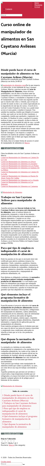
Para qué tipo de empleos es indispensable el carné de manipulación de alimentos (16, 411)
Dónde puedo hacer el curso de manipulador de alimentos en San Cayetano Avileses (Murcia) (17, 398)
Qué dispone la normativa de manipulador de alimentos (16, 425)
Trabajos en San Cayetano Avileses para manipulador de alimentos (19, 404)
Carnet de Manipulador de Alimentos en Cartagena (19, 186)
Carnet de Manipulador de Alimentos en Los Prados (20, 166)
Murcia (27, 143)
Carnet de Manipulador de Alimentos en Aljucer (18, 162)
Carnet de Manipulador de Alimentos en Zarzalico (19, 164)
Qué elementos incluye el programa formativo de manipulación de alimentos (19, 419)
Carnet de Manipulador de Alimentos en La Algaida (20, 180)
